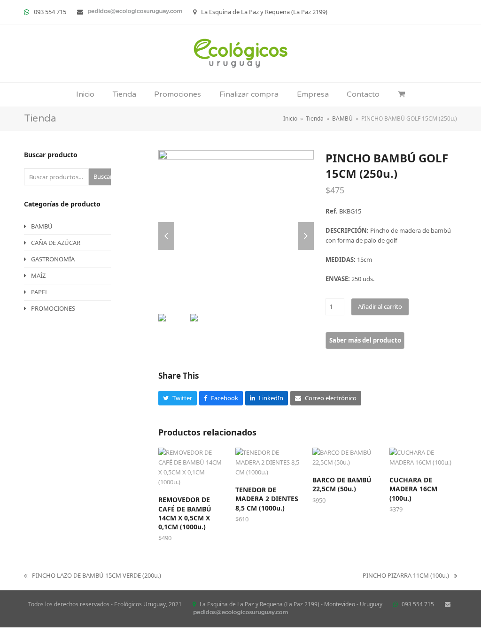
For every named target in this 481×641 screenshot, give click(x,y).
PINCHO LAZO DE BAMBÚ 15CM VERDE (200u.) (92, 575)
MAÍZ (38, 275)
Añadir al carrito (380, 306)
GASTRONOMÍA (53, 259)
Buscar (101, 176)
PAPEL (39, 292)
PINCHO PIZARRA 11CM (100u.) (406, 575)
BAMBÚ (42, 226)
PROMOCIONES (53, 308)
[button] (401, 94)
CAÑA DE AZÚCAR (55, 242)
